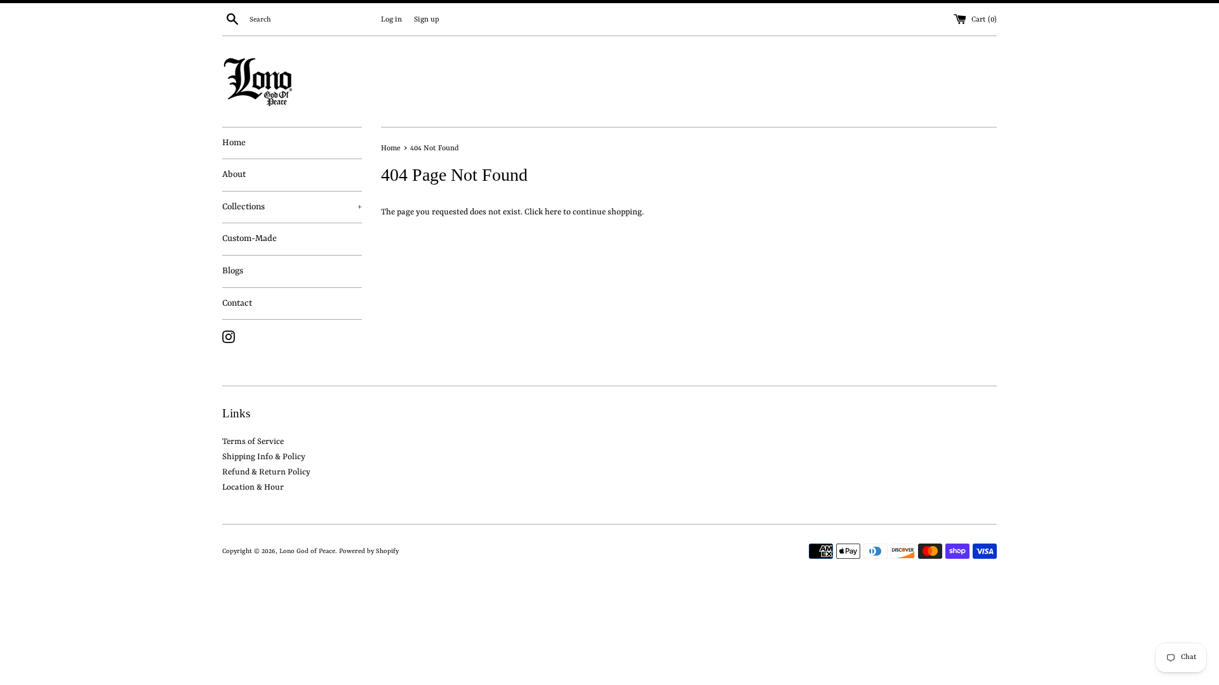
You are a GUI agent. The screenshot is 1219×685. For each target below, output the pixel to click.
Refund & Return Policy (266, 472)
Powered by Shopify (369, 551)
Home (234, 143)
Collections (292, 207)
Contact (237, 303)
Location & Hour (253, 487)
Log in (391, 19)
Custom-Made (249, 238)
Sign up (426, 19)
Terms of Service (253, 442)
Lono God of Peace (307, 551)
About (234, 174)
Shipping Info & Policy (263, 457)
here (553, 212)
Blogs (232, 271)
